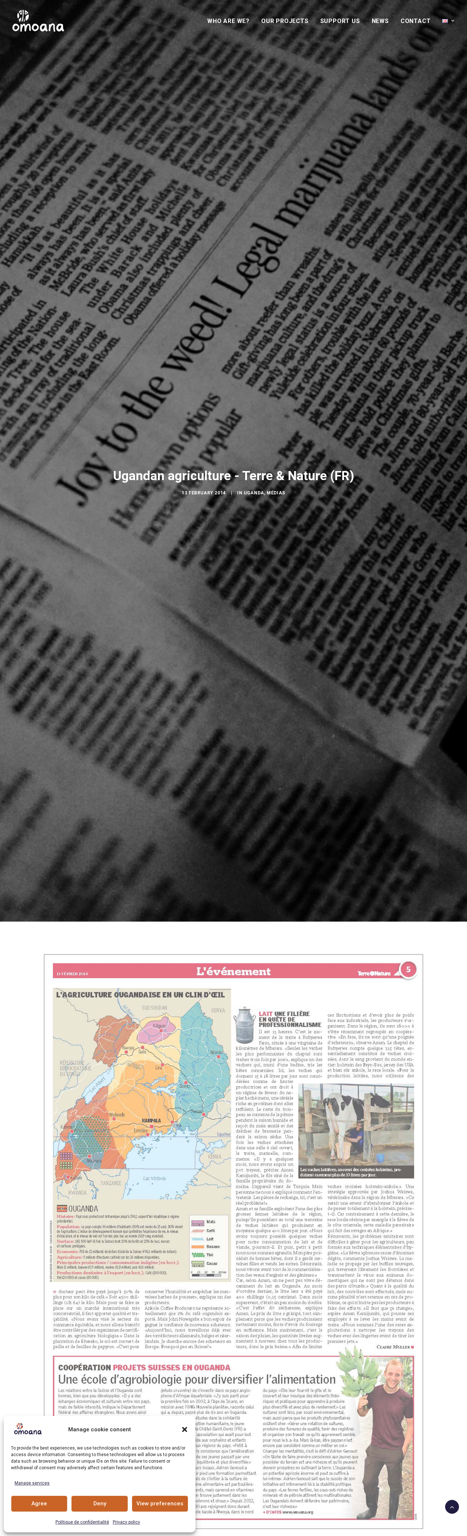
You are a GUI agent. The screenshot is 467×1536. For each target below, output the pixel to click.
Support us (340, 21)
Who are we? (228, 21)
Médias (276, 492)
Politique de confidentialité (82, 1522)
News (380, 21)
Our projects (285, 21)
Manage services (32, 1483)
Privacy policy (126, 1522)
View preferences (159, 1503)
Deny (99, 1503)
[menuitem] (231, 21)
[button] (184, 1429)
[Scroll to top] (452, 1506)
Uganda (254, 492)
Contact (416, 21)
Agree (39, 1503)
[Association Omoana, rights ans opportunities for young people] (38, 21)
